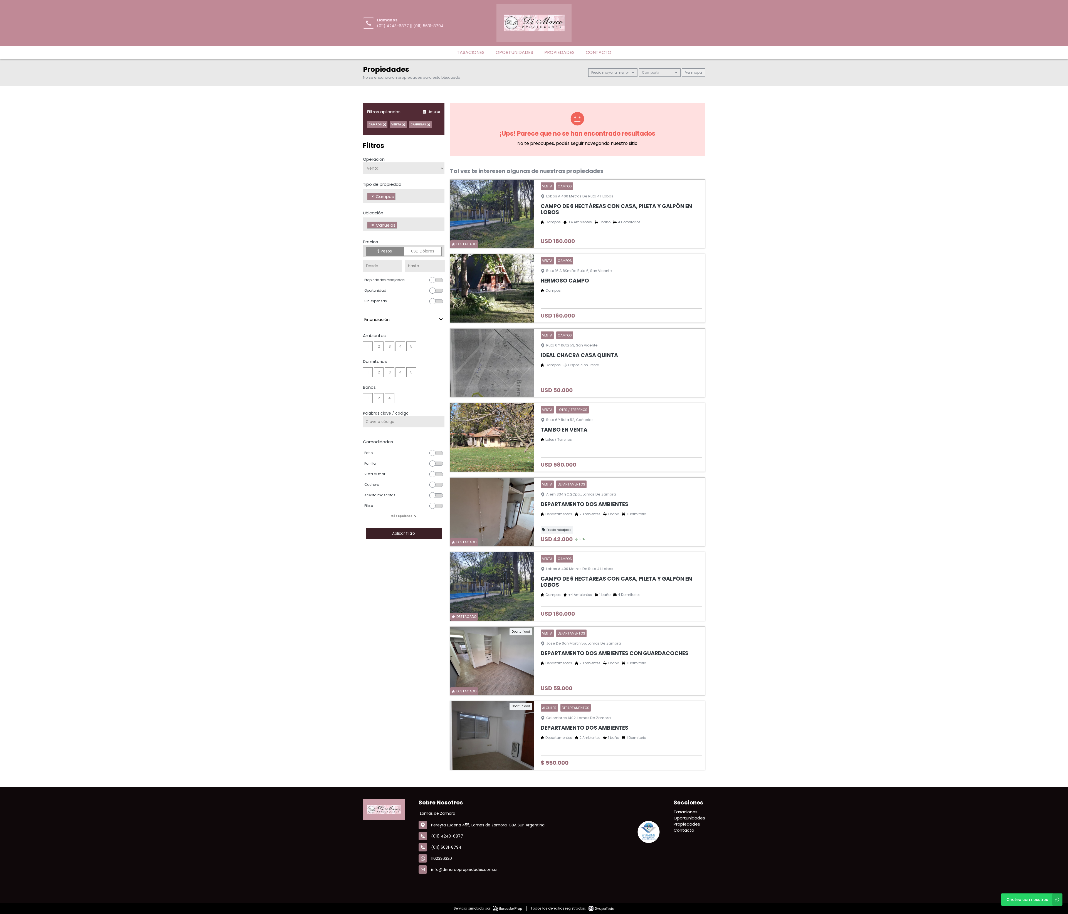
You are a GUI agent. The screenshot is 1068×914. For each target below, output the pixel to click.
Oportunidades (514, 52)
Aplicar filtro (403, 533)
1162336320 (441, 858)
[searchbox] (398, 197)
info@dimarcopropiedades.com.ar (464, 869)
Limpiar (434, 111)
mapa (696, 72)
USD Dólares (422, 251)
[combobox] (403, 196)
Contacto (598, 52)
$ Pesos (384, 251)
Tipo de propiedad (382, 184)
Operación (374, 159)
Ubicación (373, 213)
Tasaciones (470, 52)
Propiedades (559, 52)
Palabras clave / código (386, 413)
